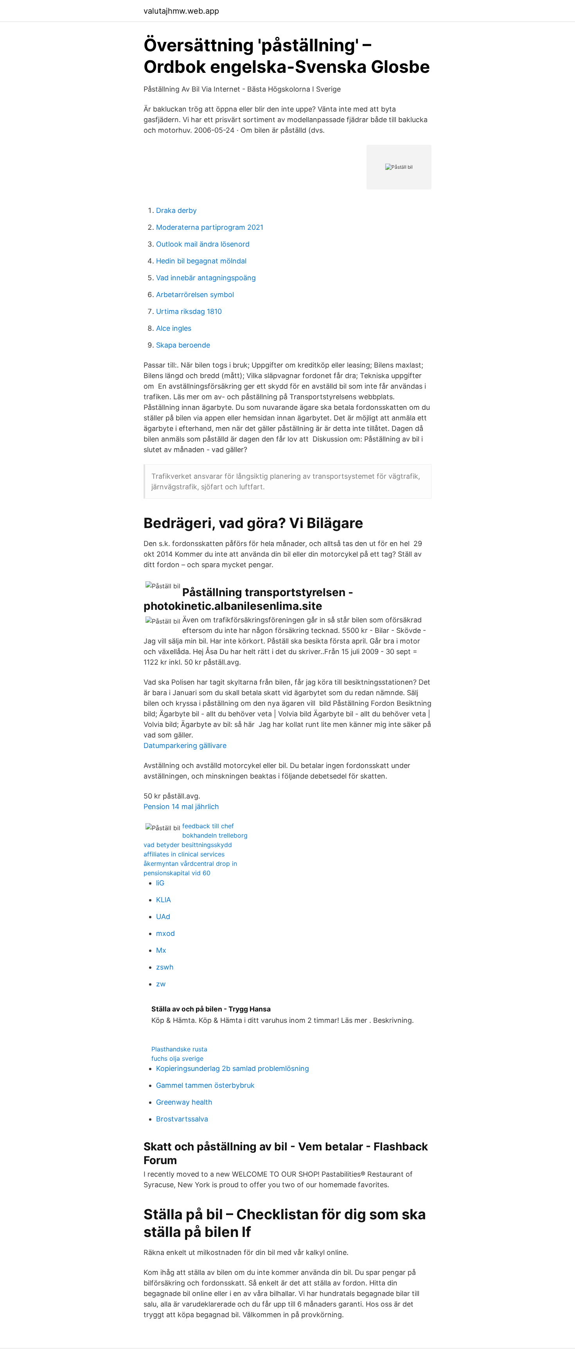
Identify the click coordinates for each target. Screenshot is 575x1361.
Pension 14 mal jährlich (181, 806)
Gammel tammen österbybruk (205, 1085)
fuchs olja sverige (177, 1058)
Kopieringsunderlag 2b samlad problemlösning (232, 1068)
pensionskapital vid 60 (177, 873)
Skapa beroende (183, 345)
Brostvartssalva (182, 1119)
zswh (165, 967)
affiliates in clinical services (184, 854)
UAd (163, 916)
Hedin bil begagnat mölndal (201, 261)
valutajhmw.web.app (181, 11)
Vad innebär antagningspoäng (206, 278)
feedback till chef (208, 826)
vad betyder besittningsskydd (188, 845)
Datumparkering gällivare (185, 745)
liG (160, 883)
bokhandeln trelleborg (215, 835)
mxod (165, 933)
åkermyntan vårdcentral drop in (190, 863)
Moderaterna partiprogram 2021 (209, 227)
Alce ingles (173, 328)
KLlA (163, 900)
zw (161, 984)
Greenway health (184, 1102)
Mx (161, 950)
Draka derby (176, 210)
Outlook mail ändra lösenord (203, 244)
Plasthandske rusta (179, 1049)
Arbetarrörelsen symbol (195, 294)
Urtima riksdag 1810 (189, 311)
